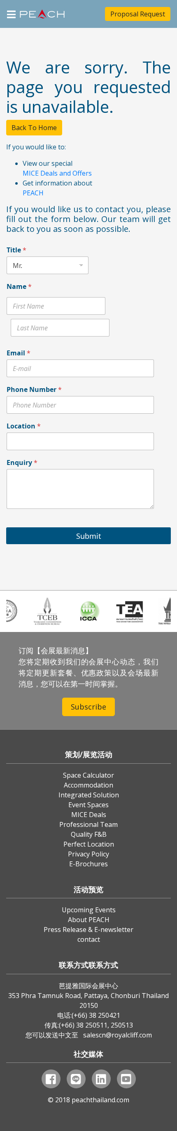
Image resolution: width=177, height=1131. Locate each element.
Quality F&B (89, 834)
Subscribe (88, 707)
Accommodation (88, 785)
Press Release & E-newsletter (88, 929)
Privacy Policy (88, 854)
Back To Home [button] (34, 127)
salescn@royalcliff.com (117, 1034)
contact (88, 939)
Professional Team (88, 824)
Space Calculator (88, 775)
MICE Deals (88, 814)
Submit (88, 536)
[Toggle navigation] (11, 13)
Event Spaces (88, 804)
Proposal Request (137, 13)
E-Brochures (88, 863)
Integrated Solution (88, 794)
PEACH (33, 192)
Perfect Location (88, 844)
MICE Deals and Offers (57, 173)
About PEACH (88, 919)
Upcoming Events (89, 909)
